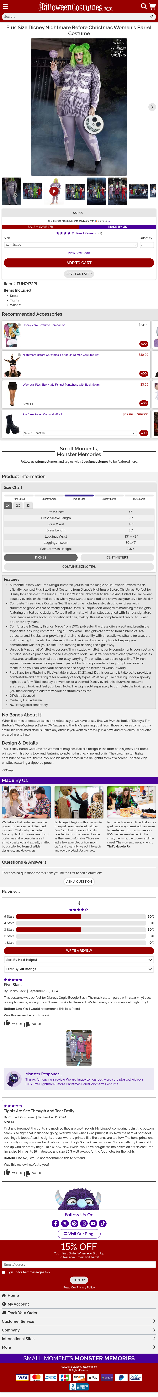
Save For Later (79, 274)
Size (7, 238)
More (6, 1347)
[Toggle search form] (144, 6)
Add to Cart (79, 263)
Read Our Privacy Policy (79, 1287)
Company (11, 1330)
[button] (153, 6)
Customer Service (18, 1321)
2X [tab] (18, 505)
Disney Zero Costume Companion (44, 325)
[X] (65, 1223)
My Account (18, 1304)
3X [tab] (28, 505)
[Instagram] (84, 1223)
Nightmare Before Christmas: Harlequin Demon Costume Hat (61, 354)
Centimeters (117, 557)
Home (13, 1295)
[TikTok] (103, 1223)
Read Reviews (86, 233)
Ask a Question (79, 881)
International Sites (18, 1338)
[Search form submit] (152, 16)
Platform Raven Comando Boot (42, 414)
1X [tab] (7, 505)
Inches (40, 557)
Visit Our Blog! (81, 1234)
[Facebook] (55, 1223)
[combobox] (75, 16)
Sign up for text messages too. (28, 1272)
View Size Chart (79, 253)
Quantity (146, 238)
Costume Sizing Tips (79, 567)
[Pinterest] (74, 1223)
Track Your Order (22, 1313)
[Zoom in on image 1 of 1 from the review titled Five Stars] (79, 1048)
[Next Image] (152, 107)
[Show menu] (5, 6)
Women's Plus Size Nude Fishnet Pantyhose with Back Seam (61, 384)
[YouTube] (93, 1223)
